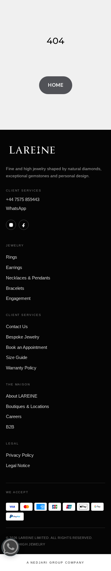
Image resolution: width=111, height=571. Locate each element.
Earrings (14, 267)
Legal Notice (18, 465)
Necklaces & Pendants (28, 277)
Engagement (18, 298)
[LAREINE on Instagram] (11, 225)
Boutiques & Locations (27, 406)
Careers (14, 416)
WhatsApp (16, 208)
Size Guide (16, 357)
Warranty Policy (21, 367)
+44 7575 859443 (22, 199)
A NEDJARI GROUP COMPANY (56, 562)
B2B (10, 426)
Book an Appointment (26, 347)
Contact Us (17, 326)
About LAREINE (21, 395)
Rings (11, 257)
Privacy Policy (20, 455)
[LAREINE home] (32, 150)
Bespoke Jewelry (22, 336)
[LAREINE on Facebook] (24, 225)
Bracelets (15, 288)
